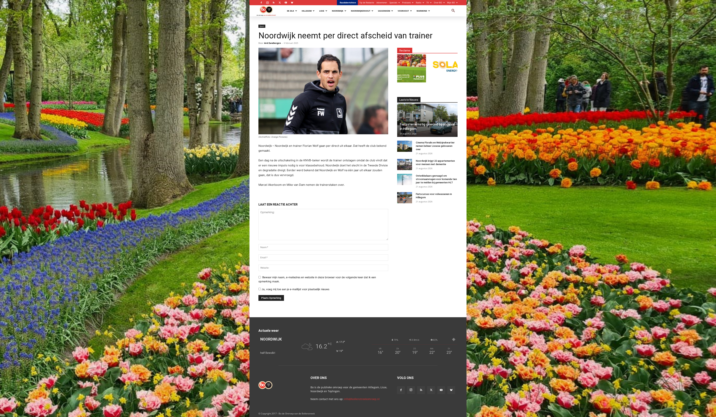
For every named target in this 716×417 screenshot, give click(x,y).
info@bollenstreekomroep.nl (362, 399)
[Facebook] (261, 2)
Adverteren (381, 2)
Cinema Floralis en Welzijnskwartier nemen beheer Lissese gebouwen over (435, 146)
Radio (418, 2)
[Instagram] (267, 2)
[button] (453, 11)
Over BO (438, 2)
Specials (393, 2)
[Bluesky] (292, 2)
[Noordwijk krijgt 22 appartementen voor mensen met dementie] (404, 164)
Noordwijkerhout (360, 11)
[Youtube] (286, 2)
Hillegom (307, 11)
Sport (262, 26)
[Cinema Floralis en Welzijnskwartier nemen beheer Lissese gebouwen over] (404, 146)
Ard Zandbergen (272, 43)
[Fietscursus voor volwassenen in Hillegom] (404, 197)
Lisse (321, 11)
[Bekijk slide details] (401, 66)
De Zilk (290, 11)
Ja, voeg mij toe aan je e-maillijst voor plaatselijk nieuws (295, 289)
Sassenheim (384, 11)
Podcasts (406, 2)
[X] (279, 2)
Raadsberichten (348, 2)
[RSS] (273, 2)
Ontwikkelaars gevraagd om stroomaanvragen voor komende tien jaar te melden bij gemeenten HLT (436, 179)
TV (427, 2)
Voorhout (403, 11)
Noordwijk (337, 11)
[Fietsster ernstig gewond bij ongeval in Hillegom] (427, 120)
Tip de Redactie (366, 2)
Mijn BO (451, 2)
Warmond (422, 11)
